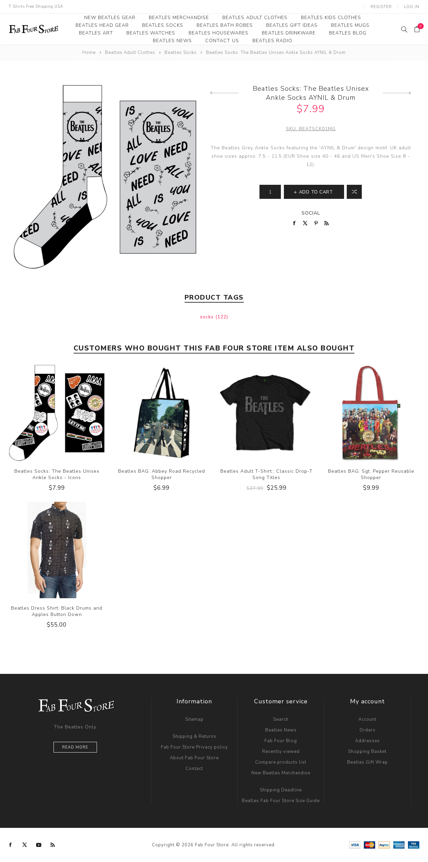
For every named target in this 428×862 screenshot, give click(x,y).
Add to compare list (354, 192)
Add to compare (56, 412)
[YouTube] (38, 845)
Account (367, 719)
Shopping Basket (367, 752)
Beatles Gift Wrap (367, 762)
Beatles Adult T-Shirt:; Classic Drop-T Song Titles (266, 474)
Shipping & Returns (194, 736)
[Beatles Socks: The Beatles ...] (224, 93)
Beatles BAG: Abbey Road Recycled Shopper (161, 474)
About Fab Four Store (194, 758)
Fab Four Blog (280, 741)
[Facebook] (10, 845)
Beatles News (281, 730)
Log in (411, 6)
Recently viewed (281, 752)
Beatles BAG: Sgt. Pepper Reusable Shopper (371, 474)
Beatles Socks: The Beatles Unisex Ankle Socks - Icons (56, 474)
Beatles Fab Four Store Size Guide (281, 801)
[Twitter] (24, 845)
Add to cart (70, 412)
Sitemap (194, 719)
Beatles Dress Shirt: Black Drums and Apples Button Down (56, 611)
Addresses (367, 741)
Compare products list (280, 762)
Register (381, 6)
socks (207, 317)
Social (311, 213)
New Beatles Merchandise (280, 773)
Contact (194, 769)
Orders (367, 730)
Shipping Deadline (281, 790)
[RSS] (52, 845)
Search (281, 719)
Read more (75, 747)
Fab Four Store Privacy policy (194, 747)
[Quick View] (43, 412)
